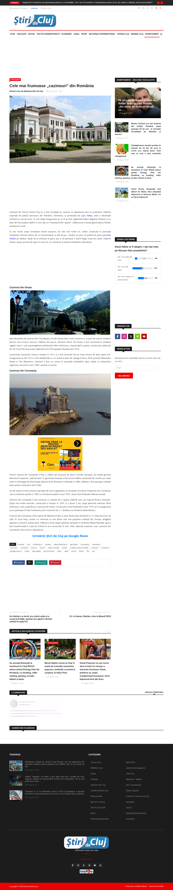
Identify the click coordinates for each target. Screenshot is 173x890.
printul (64, 548)
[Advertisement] (114, 21)
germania (74, 544)
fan (88, 551)
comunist (94, 548)
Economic (66, 34)
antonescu (96, 544)
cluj (28, 544)
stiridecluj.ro (37, 544)
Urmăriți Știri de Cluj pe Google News (60, 536)
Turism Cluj (123, 34)
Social (31, 34)
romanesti (105, 548)
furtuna (34, 548)
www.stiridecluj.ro (60, 544)
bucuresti (13, 548)
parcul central (49, 551)
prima (73, 551)
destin (81, 551)
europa (48, 544)
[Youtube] (156, 8)
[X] (148, 8)
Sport (84, 34)
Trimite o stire (45, 8)
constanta (24, 548)
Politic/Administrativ (48, 34)
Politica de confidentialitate (136, 886)
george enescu (16, 551)
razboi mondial (53, 548)
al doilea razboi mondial (79, 548)
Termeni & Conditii (156, 886)
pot (93, 551)
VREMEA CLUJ (137, 34)
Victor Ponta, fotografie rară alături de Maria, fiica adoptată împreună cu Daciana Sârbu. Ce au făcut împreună (146, 193)
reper (59, 551)
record (42, 548)
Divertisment (152, 34)
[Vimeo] (152, 8)
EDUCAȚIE (22, 34)
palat (66, 551)
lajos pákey (36, 551)
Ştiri (12, 34)
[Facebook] (139, 8)
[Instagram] (143, 8)
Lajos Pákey (86, 215)
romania (21, 544)
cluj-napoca (85, 544)
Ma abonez (124, 375)
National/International (102, 34)
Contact (34, 8)
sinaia (27, 551)
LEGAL (76, 34)
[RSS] (161, 8)
